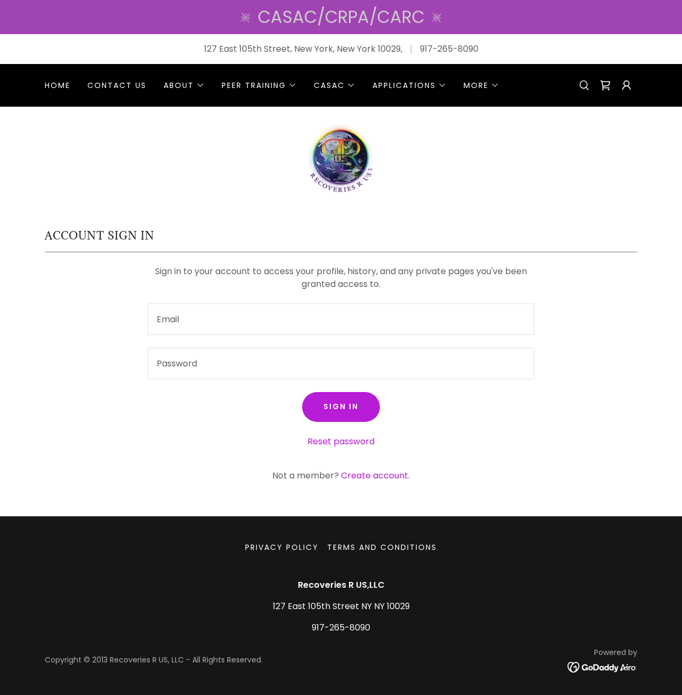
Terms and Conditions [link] (382, 547)
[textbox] (341, 319)
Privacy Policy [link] (282, 547)
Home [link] (57, 85)
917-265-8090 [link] (449, 49)
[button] (184, 85)
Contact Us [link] (117, 85)
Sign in (341, 406)
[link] (605, 85)
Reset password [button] (341, 441)
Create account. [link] (375, 475)
